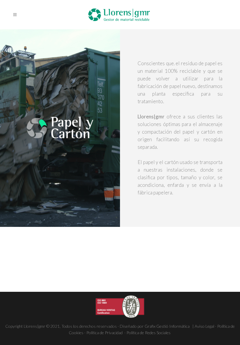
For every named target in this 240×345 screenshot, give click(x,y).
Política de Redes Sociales (149, 332)
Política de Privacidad (105, 332)
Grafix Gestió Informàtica (168, 326)
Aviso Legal (204, 326)
